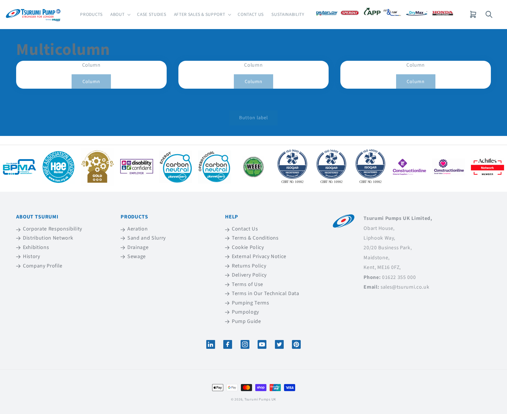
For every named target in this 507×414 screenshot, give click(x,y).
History (31, 256)
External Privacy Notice (259, 256)
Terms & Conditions (255, 238)
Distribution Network (48, 238)
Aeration (137, 229)
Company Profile (42, 266)
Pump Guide (246, 321)
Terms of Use (247, 284)
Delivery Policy (249, 275)
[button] (120, 14)
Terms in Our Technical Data (265, 293)
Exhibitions (36, 247)
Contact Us (245, 229)
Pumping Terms (250, 303)
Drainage (137, 247)
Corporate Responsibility (52, 229)
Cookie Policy (248, 247)
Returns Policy (249, 266)
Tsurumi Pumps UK (260, 399)
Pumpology (245, 312)
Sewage (136, 256)
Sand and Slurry (146, 238)
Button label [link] (253, 117)
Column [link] (91, 81)
